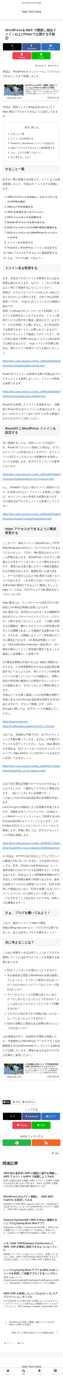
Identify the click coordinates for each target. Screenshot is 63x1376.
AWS (18, 1102)
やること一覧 (17, 134)
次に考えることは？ (21, 157)
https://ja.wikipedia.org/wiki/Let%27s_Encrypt (28, 726)
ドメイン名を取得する (22, 138)
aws (8, 1102)
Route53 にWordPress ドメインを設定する (33, 143)
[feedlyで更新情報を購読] (17, 1142)
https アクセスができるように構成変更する (33, 148)
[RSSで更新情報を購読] (46, 1142)
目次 (27, 127)
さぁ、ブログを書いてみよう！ (26, 152)
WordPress (30, 1102)
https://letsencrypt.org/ (15, 721)
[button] (56, 775)
